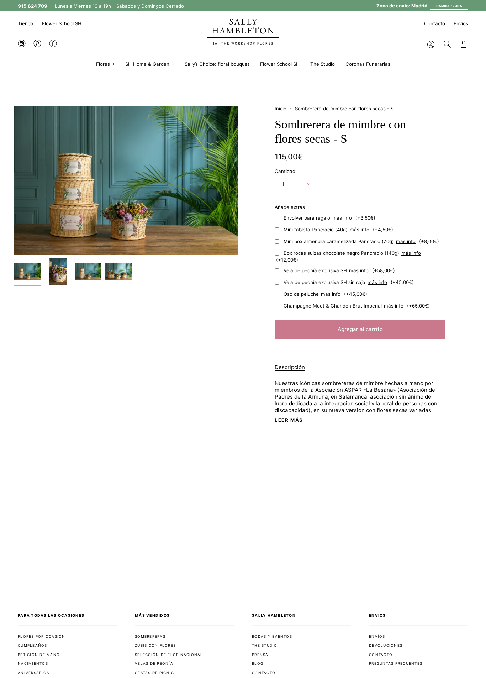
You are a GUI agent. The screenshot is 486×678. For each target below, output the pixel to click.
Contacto (434, 23)
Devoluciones (385, 645)
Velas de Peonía (154, 663)
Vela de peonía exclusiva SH (339, 270)
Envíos (461, 23)
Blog (257, 663)
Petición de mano (39, 654)
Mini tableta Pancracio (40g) (338, 229)
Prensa (260, 654)
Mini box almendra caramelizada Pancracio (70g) (361, 241)
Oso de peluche (325, 294)
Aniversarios (33, 673)
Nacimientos (33, 663)
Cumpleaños (32, 645)
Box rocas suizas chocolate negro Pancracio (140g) (348, 256)
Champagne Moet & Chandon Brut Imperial (357, 306)
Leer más (289, 420)
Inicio (280, 108)
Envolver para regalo (329, 218)
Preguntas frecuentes (395, 663)
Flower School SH (61, 23)
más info (342, 218)
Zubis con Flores (155, 645)
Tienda (25, 23)
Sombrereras (150, 636)
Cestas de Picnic (154, 673)
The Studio (265, 645)
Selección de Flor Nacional (169, 654)
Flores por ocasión (41, 636)
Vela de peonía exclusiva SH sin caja (349, 282)
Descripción (290, 367)
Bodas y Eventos (272, 636)
